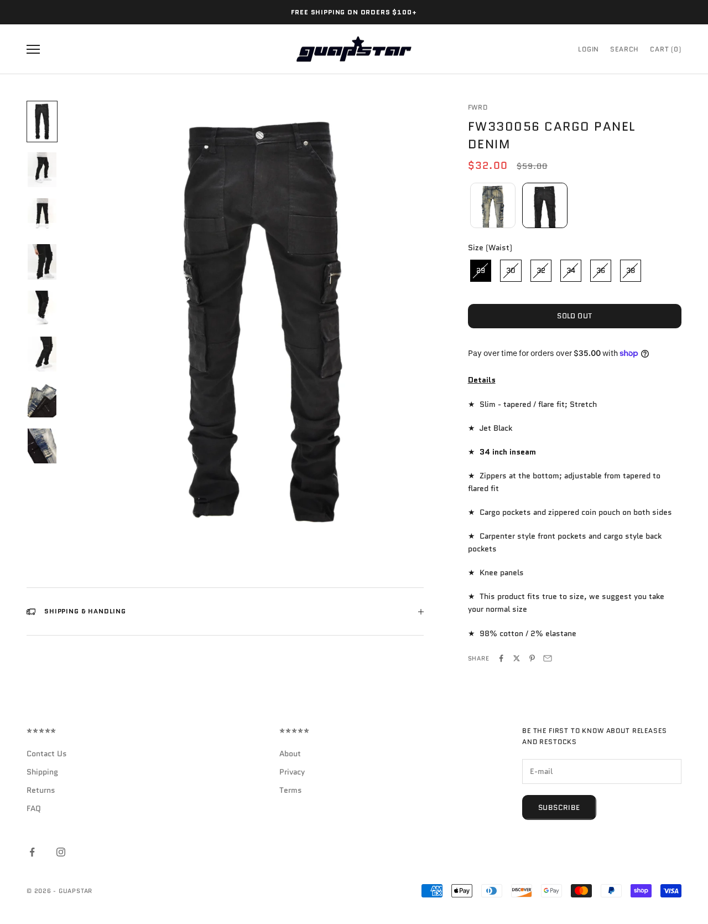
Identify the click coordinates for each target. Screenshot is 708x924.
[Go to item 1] (42, 122)
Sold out (574, 316)
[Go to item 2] (42, 169)
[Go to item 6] (42, 354)
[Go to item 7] (42, 400)
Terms (290, 790)
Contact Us (47, 753)
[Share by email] (547, 658)
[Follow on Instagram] (60, 852)
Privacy (292, 771)
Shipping (42, 771)
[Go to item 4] (42, 261)
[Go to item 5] (42, 308)
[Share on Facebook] (501, 658)
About (290, 753)
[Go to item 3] (42, 215)
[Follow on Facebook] (32, 852)
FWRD (478, 107)
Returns (41, 790)
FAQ (34, 808)
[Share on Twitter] (516, 658)
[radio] (492, 205)
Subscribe (559, 807)
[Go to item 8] (42, 445)
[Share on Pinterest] (532, 658)
